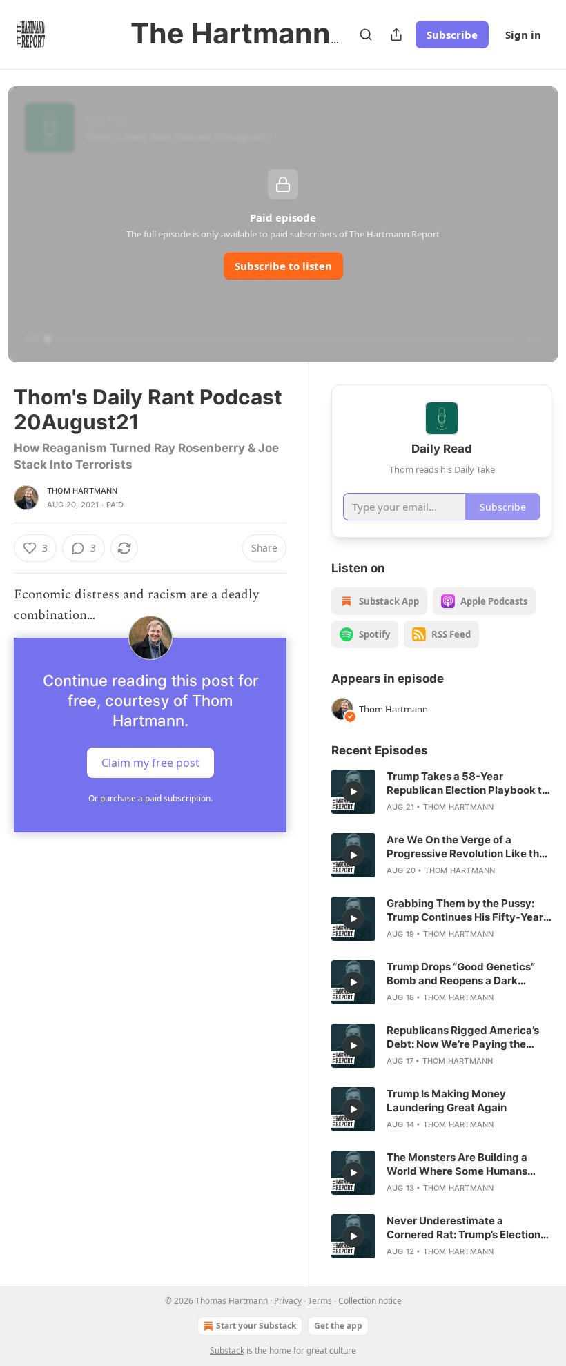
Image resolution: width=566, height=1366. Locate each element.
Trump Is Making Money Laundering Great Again (447, 1100)
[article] (442, 791)
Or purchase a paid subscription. (150, 798)
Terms (320, 1301)
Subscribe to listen (283, 266)
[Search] (366, 34)
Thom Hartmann (82, 491)
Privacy (288, 1301)
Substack (227, 1350)
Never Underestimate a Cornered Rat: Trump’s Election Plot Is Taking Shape (463, 1228)
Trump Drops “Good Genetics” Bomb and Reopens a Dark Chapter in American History (461, 974)
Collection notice (370, 1301)
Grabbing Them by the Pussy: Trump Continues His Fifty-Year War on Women (465, 910)
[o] (353, 792)
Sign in (523, 34)
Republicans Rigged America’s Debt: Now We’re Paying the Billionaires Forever (463, 1037)
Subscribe (452, 34)
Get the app (338, 1325)
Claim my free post (150, 762)
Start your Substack (256, 1325)
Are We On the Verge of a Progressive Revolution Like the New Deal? (466, 847)
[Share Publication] (396, 34)
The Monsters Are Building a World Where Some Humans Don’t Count (457, 1164)
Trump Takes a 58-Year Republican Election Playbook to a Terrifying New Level (467, 783)
